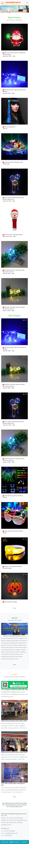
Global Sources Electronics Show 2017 (14, 721)
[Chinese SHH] (14, 803)
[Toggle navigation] (27, 2)
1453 (25, 539)
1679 (25, 394)
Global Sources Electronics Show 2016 (14, 752)
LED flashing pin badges (10, 601)
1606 (25, 468)
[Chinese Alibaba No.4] (16, 806)
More (14, 608)
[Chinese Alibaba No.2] (11, 805)
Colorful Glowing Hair (9, 127)
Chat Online (15, 842)
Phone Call (5, 842)
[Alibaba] (7, 803)
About (24, 842)
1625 (25, 431)
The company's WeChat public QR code (14, 689)
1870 (25, 357)
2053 (25, 320)
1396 (25, 574)
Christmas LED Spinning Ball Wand (13, 234)
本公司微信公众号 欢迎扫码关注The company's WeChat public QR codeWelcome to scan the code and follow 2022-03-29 (14, 694)
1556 (25, 503)
